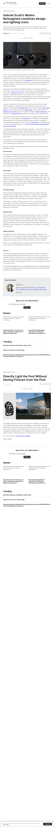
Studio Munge (28, 110)
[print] (50, 38)
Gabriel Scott (29, 80)
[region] (27, 824)
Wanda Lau (6, 33)
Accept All (47, 824)
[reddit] (29, 38)
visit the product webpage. (23, 436)
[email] (31, 38)
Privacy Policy (6, 824)
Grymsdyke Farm (16, 113)
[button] (4, 4)
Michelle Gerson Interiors (10, 111)
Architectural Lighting (9, 11)
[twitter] (27, 38)
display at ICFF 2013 (17, 92)
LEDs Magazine (23, 289)
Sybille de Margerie (40, 111)
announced (26, 118)
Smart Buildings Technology (38, 289)
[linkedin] (24, 38)
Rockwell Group (22, 108)
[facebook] (22, 38)
